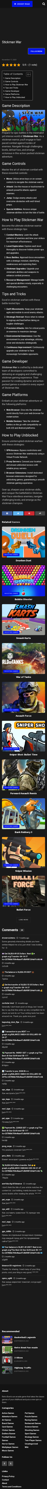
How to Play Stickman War (16, 85)
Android (22, 428)
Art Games (6, 1420)
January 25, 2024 (21, 1361)
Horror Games (8, 1444)
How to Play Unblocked (15, 97)
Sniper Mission (23, 871)
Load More (23, 920)
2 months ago (19, 1222)
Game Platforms (12, 94)
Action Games (8, 1413)
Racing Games (31, 1420)
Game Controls (11, 81)
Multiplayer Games (10, 1447)
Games (5, 1440)
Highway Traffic (22, 1367)
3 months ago (28, 1022)
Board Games (8, 1423)
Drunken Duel (23, 560)
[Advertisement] (23, 1308)
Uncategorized (31, 1444)
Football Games (9, 1437)
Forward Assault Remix (23, 793)
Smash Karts (23, 638)
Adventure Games (9, 1416)
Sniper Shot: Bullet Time (23, 754)
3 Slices (18, 1357)
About (4, 1483)
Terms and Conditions (11, 1487)
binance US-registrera (11, 1266)
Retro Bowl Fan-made (26, 1347)
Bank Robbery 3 (23, 832)
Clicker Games (8, 1430)
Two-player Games (33, 1440)
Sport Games (30, 1434)
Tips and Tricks (11, 88)
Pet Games (29, 1413)
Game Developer (12, 91)
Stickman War (30, 136)
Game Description (12, 78)
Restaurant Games (33, 1423)
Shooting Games (11, 554)
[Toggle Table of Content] (27, 74)
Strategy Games (32, 1437)
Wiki (26, 1447)
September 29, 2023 (22, 1341)
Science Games (31, 1427)
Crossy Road (23, 4)
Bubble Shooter (23, 599)
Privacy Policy (8, 1476)
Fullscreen (36, 51)
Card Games (7, 1427)
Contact (5, 1480)
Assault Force (23, 715)
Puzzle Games (31, 1416)
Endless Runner (8, 1434)
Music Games (8, 1451)
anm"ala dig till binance (12, 1184)
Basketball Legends (25, 1337)
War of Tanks (23, 677)
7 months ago (24, 938)
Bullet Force (24, 909)
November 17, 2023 (9, 60)
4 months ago (9, 963)
